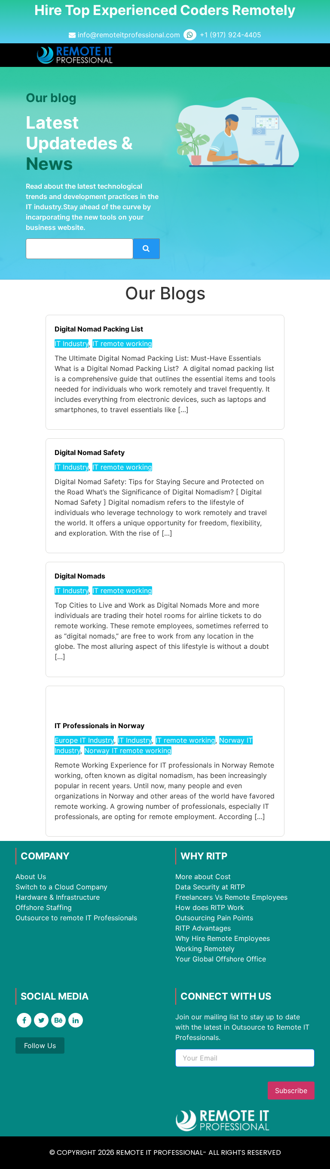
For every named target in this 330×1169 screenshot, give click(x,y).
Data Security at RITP (210, 887)
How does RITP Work (209, 907)
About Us (30, 876)
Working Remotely (205, 948)
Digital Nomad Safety (90, 452)
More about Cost (203, 876)
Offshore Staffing (43, 907)
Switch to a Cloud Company (61, 887)
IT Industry (72, 343)
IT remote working (122, 343)
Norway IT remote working (127, 750)
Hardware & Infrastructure (57, 897)
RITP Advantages (203, 928)
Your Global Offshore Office (220, 959)
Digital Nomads (80, 576)
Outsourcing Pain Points (214, 917)
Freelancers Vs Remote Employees (231, 897)
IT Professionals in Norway (99, 725)
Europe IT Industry (84, 740)
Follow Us (40, 1045)
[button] (285, 55)
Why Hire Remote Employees (222, 938)
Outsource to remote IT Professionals (76, 917)
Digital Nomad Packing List (99, 329)
